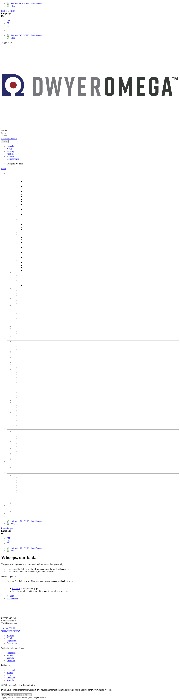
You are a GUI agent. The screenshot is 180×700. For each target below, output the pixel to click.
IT (8, 26)
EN (8, 20)
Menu (3, 168)
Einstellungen (7, 528)
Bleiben (27, 695)
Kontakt (10, 146)
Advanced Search (9, 138)
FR (8, 23)
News (9, 149)
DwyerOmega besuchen (12, 695)
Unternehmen (13, 159)
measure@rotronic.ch (10, 631)
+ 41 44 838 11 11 (9, 628)
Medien (10, 154)
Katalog (10, 151)
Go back (16, 588)
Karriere (10, 156)
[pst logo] (90, 125)
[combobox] (14, 135)
